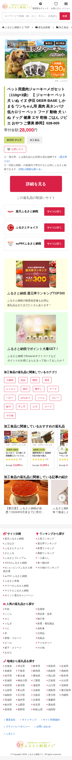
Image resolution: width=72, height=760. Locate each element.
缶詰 (23, 380)
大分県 (64, 680)
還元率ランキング (47, 543)
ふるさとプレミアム (15, 558)
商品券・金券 (44, 614)
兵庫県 (36, 700)
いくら (8, 614)
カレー (55, 397)
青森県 (8, 671)
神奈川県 (22, 680)
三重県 (36, 680)
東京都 (21, 675)
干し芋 (21, 406)
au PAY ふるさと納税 (16, 576)
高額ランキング (45, 553)
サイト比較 (14, 533)
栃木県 (8, 704)
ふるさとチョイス (14, 548)
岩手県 (8, 675)
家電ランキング (45, 548)
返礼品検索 (44, 27)
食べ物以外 (43, 563)
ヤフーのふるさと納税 (17, 586)
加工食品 (63, 27)
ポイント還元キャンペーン (19, 595)
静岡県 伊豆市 (14, 140)
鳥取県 (51, 666)
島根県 (51, 671)
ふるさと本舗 (12, 581)
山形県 (8, 690)
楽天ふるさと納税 (14, 538)
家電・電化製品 (45, 623)
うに (7, 628)
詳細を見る (17, 44)
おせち (8, 652)
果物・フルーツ (13, 638)
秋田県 (8, 685)
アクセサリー (44, 643)
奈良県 (36, 704)
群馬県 (8, 709)
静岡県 (36, 671)
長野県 (21, 709)
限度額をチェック (41, 8)
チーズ (53, 389)
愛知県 (36, 675)
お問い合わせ (43, 726)
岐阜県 (36, 666)
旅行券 (41, 619)
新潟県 (21, 685)
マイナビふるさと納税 (17, 590)
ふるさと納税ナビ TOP (17, 27)
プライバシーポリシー (18, 726)
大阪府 (36, 695)
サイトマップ (29, 719)
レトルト (11, 389)
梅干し (38, 389)
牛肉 (7, 609)
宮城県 (8, 680)
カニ (7, 619)
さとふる (9, 553)
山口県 (51, 685)
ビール (8, 643)
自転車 (41, 628)
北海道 (8, 666)
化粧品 (41, 638)
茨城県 (8, 700)
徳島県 (51, 690)
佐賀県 (64, 666)
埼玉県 (21, 666)
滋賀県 (36, 685)
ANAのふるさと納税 (16, 563)
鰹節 (35, 380)
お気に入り (56, 8)
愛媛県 (51, 700)
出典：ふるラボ (61, 81)
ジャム (41, 397)
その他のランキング (48, 567)
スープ (48, 406)
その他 (9, 415)
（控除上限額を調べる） (30, 169)
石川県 (21, 695)
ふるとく (10, 733)
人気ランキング (45, 538)
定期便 (41, 609)
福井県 (21, 700)
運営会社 (10, 719)
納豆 (25, 389)
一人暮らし (43, 558)
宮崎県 (64, 685)
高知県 (51, 704)
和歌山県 (38, 709)
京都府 (36, 690)
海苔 (47, 380)
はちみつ (25, 397)
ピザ (35, 406)
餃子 (8, 406)
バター (9, 397)
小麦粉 (9, 380)
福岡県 (51, 709)
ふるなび (9, 543)
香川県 (51, 695)
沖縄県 (64, 695)
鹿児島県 (66, 690)
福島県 (8, 695)
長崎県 (64, 671)
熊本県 (64, 675)
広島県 (51, 680)
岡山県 (51, 675)
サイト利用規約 (51, 719)
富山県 (21, 690)
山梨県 (21, 704)
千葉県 (21, 671)
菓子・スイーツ (13, 648)
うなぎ (8, 623)
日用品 (41, 633)
